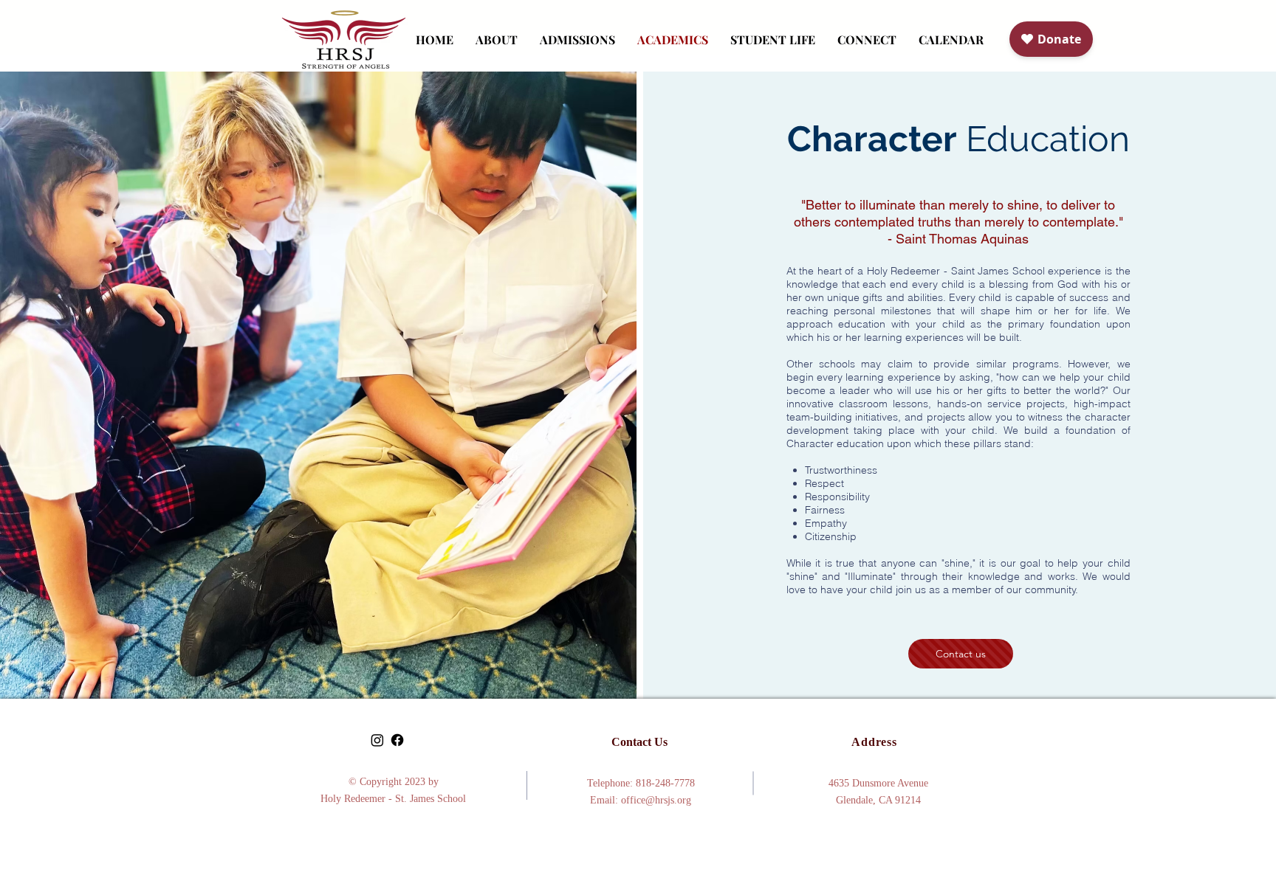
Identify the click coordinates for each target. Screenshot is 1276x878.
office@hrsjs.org (656, 800)
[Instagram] (377, 740)
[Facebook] (397, 740)
